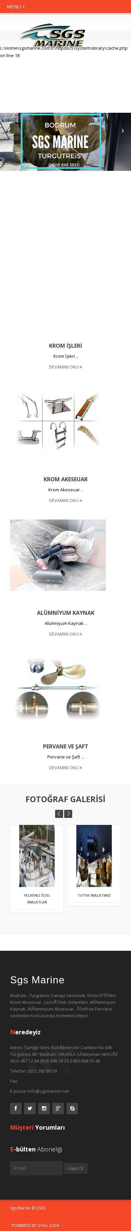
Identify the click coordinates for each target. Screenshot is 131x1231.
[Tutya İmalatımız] (103, 847)
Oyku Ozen (48, 1225)
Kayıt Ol (75, 1168)
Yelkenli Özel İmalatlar (37, 898)
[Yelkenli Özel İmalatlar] (45, 850)
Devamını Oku (64, 367)
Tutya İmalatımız (94, 895)
